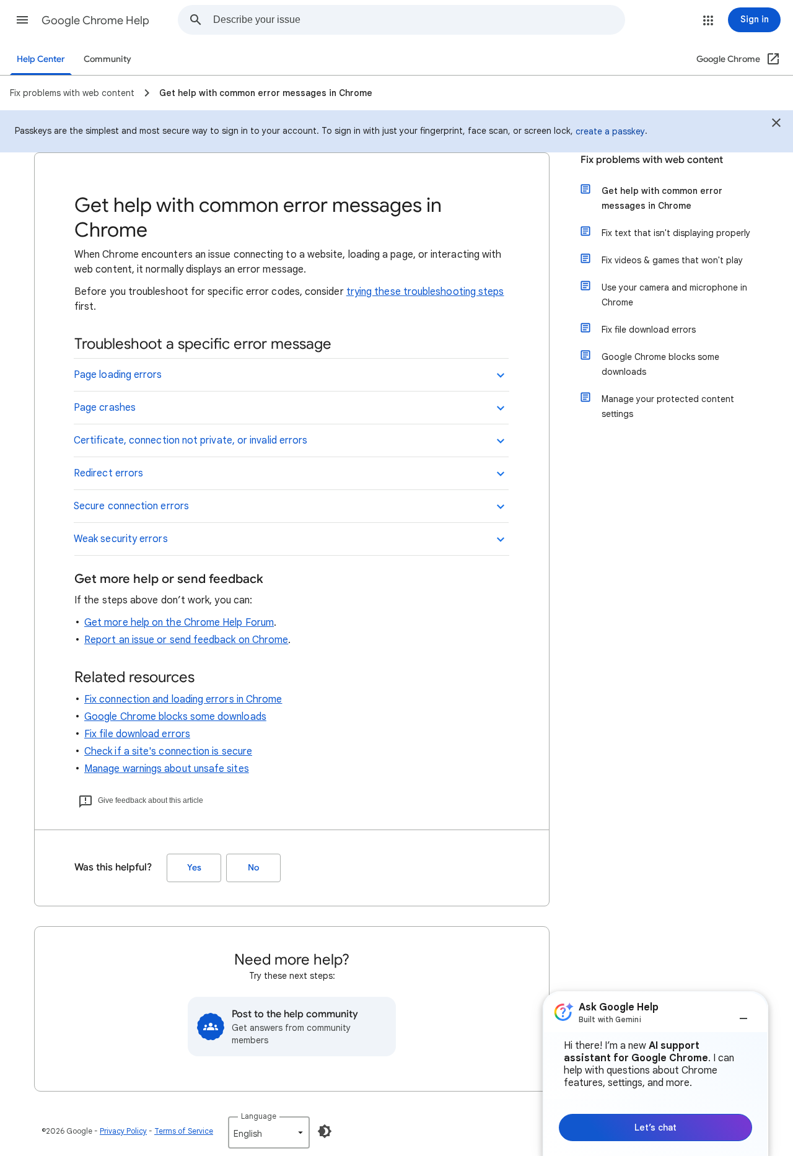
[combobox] (418, 20)
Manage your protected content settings (668, 406)
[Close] (776, 124)
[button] (22, 20)
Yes (194, 867)
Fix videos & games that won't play (672, 260)
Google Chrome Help (95, 20)
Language (258, 1116)
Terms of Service (183, 1131)
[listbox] (269, 1132)
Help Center (41, 59)
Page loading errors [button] (118, 375)
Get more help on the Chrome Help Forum (179, 622)
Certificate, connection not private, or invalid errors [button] (190, 440)
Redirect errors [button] (108, 473)
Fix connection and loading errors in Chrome (183, 699)
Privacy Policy (123, 1131)
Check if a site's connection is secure (168, 751)
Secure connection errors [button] (131, 506)
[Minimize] (743, 1013)
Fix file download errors (137, 734)
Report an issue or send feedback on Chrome (186, 640)
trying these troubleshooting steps (425, 292)
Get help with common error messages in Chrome (662, 198)
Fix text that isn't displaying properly (676, 233)
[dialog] (655, 1073)
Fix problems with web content (652, 160)
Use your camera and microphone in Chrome (674, 295)
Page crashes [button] (105, 407)
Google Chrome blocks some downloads (175, 717)
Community (107, 59)
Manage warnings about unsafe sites (166, 769)
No (253, 867)
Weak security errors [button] (121, 539)
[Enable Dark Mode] (325, 1131)
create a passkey (610, 131)
